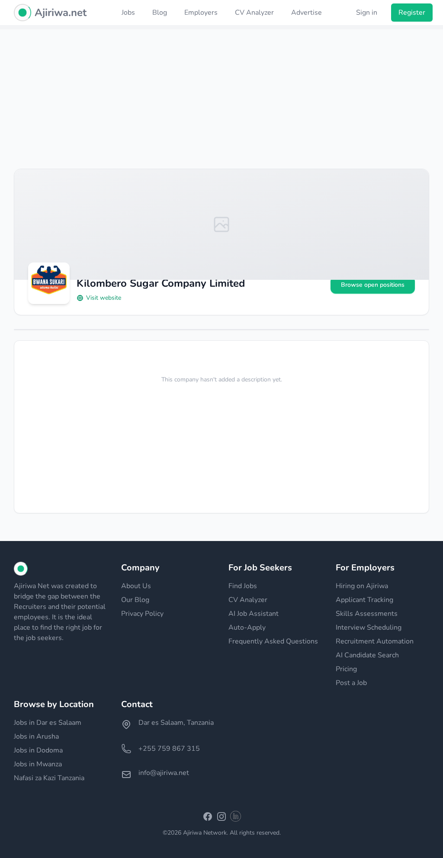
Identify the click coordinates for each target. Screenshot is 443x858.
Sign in (366, 12)
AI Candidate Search (367, 655)
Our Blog (135, 600)
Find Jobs (242, 586)
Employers (201, 12)
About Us (136, 586)
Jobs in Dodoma (38, 750)
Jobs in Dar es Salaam (47, 722)
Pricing (346, 669)
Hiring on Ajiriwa (362, 586)
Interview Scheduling (368, 627)
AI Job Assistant (253, 613)
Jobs (128, 12)
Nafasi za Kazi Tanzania (49, 778)
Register (411, 12)
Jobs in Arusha (36, 736)
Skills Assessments (367, 613)
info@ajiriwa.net (163, 773)
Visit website (103, 298)
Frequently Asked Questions (273, 641)
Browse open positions (372, 285)
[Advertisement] (221, 89)
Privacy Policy (142, 613)
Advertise (306, 12)
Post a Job (351, 683)
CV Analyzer (254, 12)
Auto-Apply (247, 627)
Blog (159, 12)
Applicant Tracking (364, 600)
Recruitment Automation (375, 641)
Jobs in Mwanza (38, 764)
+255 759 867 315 (169, 748)
